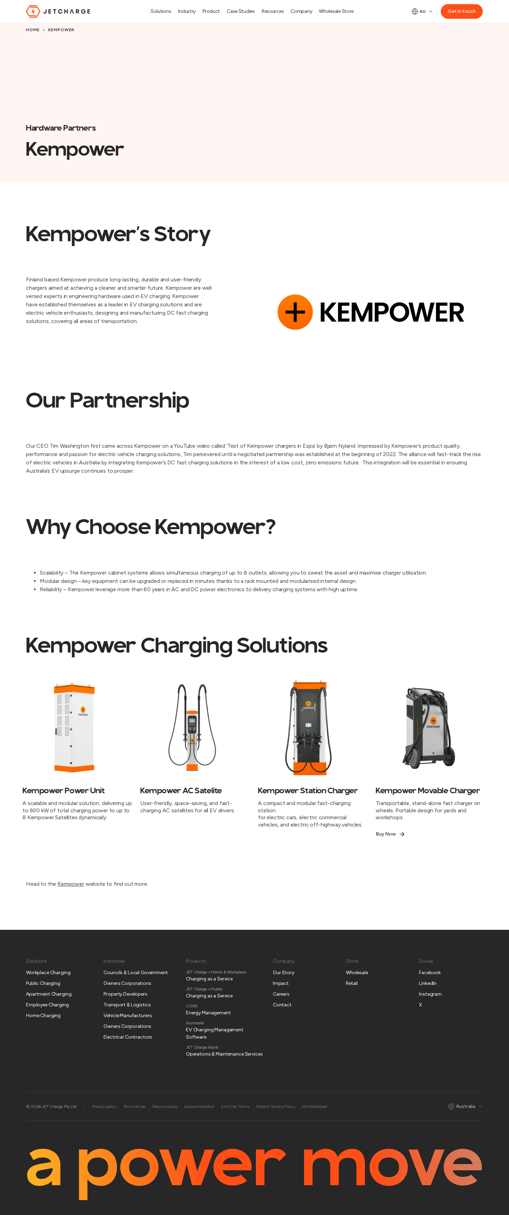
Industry (187, 11)
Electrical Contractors (128, 1037)
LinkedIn (428, 983)
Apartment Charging (48, 994)
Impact (281, 983)
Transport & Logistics (127, 1005)
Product (211, 11)
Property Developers (125, 994)
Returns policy (165, 1106)
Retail (352, 983)
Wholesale (357, 973)
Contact (282, 1005)
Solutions (161, 11)
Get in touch (462, 11)
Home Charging (43, 1016)
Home (33, 29)
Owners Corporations (127, 983)
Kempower (70, 884)
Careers (281, 994)
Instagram (430, 994)
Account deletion (199, 1106)
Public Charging (43, 983)
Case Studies (241, 11)
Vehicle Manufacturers (128, 1016)
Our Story (283, 973)
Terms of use (134, 1106)
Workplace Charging (48, 973)
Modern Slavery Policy (275, 1106)
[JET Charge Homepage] (58, 11)
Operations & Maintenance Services (224, 1054)
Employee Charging (47, 1005)
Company (301, 11)
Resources (273, 11)
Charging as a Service (209, 979)
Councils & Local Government (136, 973)
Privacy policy (104, 1106)
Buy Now (386, 834)
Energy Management (208, 1013)
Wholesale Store (336, 11)
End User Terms (235, 1106)
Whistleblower (314, 1106)
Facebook (430, 973)
